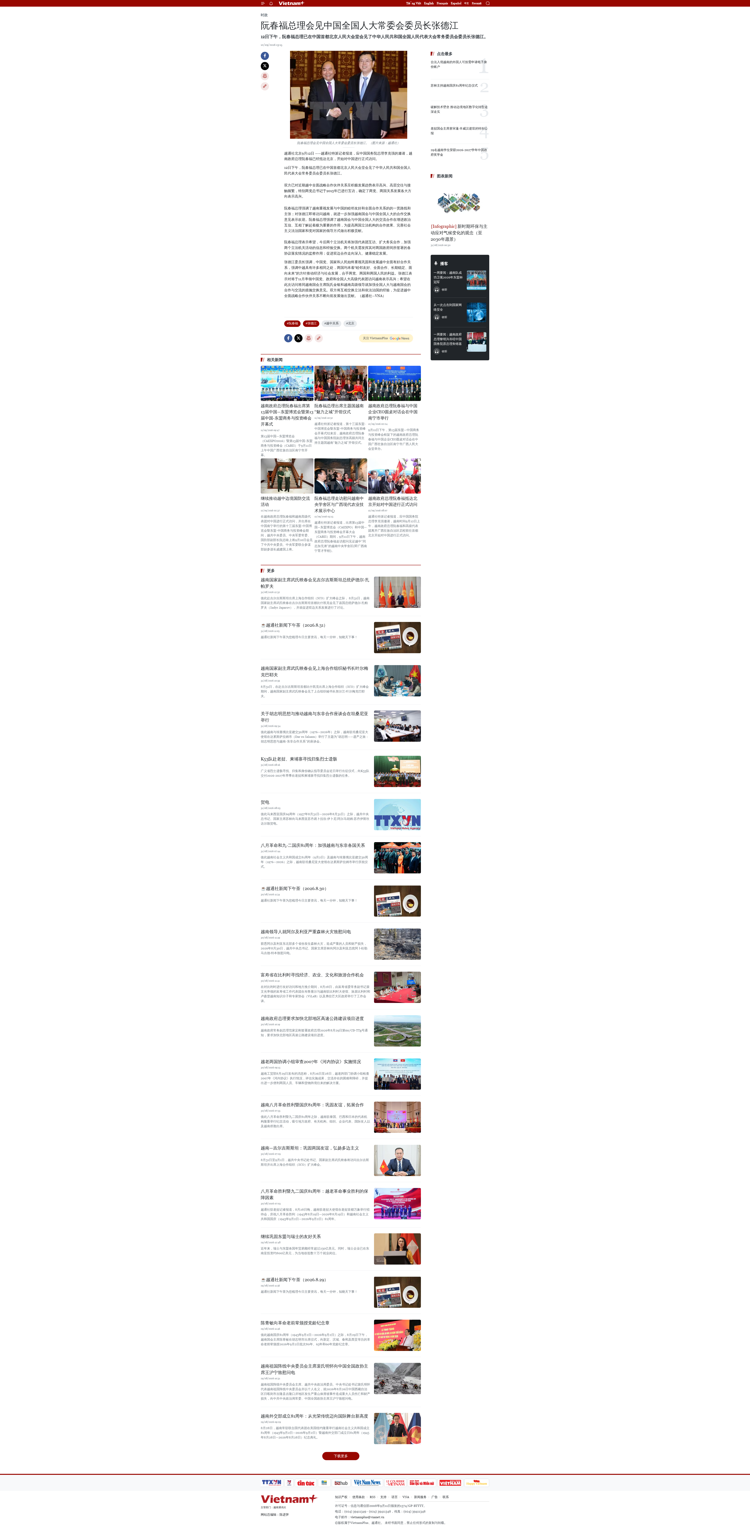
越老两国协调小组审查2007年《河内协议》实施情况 (311, 1061)
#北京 (350, 323)
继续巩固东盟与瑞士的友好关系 (291, 1236)
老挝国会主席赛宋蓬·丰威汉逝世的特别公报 (459, 131)
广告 (434, 1497)
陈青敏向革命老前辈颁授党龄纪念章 (295, 1322)
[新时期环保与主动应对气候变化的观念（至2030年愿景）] (460, 201)
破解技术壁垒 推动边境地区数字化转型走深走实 (459, 109)
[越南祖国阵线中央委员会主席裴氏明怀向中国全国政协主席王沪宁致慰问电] (397, 1378)
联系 (446, 1497)
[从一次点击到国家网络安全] (476, 312)
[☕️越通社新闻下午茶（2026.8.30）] (397, 901)
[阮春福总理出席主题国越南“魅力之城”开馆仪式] (340, 383)
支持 (383, 1497)
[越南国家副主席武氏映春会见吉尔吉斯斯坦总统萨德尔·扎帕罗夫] (397, 592)
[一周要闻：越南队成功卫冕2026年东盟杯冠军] (476, 280)
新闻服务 (420, 1497)
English (429, 3)
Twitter (265, 66)
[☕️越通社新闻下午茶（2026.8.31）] (397, 637)
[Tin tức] (306, 1483)
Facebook (265, 56)
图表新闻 (445, 176)
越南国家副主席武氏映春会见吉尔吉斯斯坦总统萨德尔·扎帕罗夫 (315, 583)
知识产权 (341, 1497)
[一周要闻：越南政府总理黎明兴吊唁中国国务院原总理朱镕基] (476, 342)
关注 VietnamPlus (375, 338)
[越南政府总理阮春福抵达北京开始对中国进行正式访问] (394, 476)
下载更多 (341, 1456)
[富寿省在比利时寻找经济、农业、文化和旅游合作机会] (397, 987)
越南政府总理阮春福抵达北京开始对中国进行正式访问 (392, 501)
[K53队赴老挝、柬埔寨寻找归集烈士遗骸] (397, 771)
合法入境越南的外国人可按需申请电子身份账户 (459, 64)
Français (442, 3)
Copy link (265, 86)
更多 (271, 570)
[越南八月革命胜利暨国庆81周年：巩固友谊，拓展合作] (397, 1117)
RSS (372, 1497)
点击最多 (445, 54)
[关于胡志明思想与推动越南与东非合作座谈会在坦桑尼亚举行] (397, 726)
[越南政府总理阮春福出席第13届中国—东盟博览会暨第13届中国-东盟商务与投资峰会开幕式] (287, 383)
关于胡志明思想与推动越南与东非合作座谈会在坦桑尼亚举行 (314, 717)
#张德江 (311, 323)
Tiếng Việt (413, 3)
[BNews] (324, 1483)
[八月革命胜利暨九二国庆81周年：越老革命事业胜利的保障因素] (397, 1203)
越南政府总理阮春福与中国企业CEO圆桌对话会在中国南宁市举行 (393, 411)
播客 (444, 263)
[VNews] (289, 1483)
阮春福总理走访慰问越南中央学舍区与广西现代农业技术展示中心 (339, 504)
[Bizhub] (341, 1483)
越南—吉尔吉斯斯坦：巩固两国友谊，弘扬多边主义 (310, 1148)
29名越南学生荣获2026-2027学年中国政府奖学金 (459, 152)
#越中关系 (331, 323)
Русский (476, 3)
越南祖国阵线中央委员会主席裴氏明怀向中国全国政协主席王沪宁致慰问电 (314, 1369)
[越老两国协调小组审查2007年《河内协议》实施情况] (397, 1074)
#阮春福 (292, 323)
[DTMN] (422, 1483)
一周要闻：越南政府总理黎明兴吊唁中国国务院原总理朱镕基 (448, 339)
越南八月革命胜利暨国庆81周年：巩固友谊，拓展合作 (312, 1104)
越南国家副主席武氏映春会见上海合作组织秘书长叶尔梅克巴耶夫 (314, 671)
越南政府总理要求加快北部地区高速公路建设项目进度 (312, 1018)
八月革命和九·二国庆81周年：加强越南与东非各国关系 (313, 845)
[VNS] (367, 1483)
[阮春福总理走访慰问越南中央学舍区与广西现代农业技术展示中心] (340, 476)
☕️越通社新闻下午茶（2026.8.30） (295, 888)
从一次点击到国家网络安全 (448, 307)
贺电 (265, 802)
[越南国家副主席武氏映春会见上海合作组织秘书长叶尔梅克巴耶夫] (397, 680)
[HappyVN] (476, 1483)
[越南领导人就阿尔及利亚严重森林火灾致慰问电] (397, 944)
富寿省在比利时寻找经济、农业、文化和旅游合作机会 (312, 974)
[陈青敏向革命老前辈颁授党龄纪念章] (397, 1335)
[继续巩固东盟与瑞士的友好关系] (397, 1249)
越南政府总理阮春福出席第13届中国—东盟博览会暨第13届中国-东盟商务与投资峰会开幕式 (287, 415)
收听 (444, 289)
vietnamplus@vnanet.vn (367, 1517)
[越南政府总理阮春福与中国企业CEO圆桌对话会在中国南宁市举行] (394, 383)
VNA (406, 1497)
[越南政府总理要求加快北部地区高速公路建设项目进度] (397, 1031)
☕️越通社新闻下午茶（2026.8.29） (294, 1279)
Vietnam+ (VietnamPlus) (291, 3)
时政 (264, 15)
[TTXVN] (271, 1483)
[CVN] (395, 1483)
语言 (394, 1497)
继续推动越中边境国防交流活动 (285, 501)
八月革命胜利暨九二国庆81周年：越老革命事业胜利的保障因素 (314, 1194)
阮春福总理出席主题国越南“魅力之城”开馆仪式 (339, 408)
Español (456, 3)
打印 (265, 76)
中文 (466, 3)
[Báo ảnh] (450, 1483)
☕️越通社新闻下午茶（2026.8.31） (294, 625)
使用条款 (358, 1497)
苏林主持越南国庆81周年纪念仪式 (454, 85)
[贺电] (397, 814)
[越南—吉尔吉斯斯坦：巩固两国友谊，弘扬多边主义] (397, 1160)
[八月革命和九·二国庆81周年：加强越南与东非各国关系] (397, 857)
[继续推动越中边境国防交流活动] (287, 476)
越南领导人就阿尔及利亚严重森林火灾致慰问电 (306, 931)
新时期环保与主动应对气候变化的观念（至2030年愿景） (459, 233)
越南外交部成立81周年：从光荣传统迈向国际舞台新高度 (314, 1416)
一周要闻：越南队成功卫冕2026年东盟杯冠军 (448, 277)
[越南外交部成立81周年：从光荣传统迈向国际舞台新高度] (397, 1428)
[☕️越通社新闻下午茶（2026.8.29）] (397, 1292)
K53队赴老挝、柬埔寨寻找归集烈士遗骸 (299, 759)
